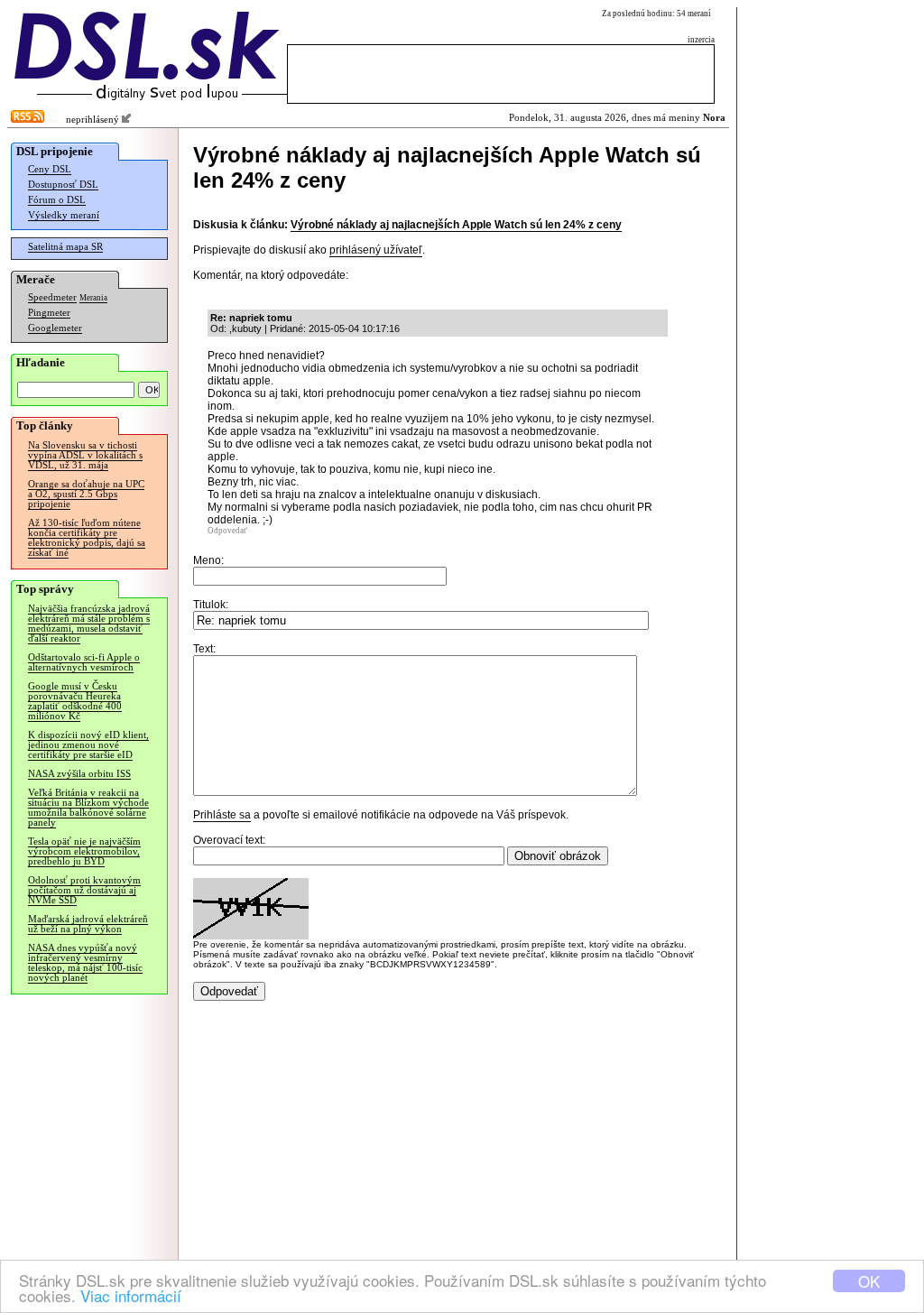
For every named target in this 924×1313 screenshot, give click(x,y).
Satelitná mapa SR (65, 247)
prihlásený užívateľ (375, 250)
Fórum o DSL (57, 200)
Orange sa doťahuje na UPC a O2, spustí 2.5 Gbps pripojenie (86, 494)
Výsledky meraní (63, 215)
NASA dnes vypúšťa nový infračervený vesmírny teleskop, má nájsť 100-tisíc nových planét (85, 963)
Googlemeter (55, 328)
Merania (93, 297)
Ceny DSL (49, 169)
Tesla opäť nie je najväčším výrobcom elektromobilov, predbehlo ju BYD (84, 851)
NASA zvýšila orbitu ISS (79, 774)
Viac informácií (130, 1295)
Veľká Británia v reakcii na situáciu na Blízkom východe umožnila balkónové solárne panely (88, 808)
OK (869, 1281)
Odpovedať (227, 530)
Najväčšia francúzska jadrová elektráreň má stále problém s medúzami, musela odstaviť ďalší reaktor (89, 623)
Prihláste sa (222, 815)
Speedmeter (52, 297)
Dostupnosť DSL (63, 185)
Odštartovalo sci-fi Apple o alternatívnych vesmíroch (84, 662)
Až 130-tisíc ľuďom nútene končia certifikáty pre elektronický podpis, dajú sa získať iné (86, 538)
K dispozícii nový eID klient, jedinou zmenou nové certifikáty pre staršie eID (88, 745)
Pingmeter (49, 313)
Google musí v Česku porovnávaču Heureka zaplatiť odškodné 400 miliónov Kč (75, 701)
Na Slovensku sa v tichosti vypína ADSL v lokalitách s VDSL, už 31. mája (85, 455)
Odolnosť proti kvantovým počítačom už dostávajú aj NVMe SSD (84, 890)
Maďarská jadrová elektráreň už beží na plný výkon (88, 924)
